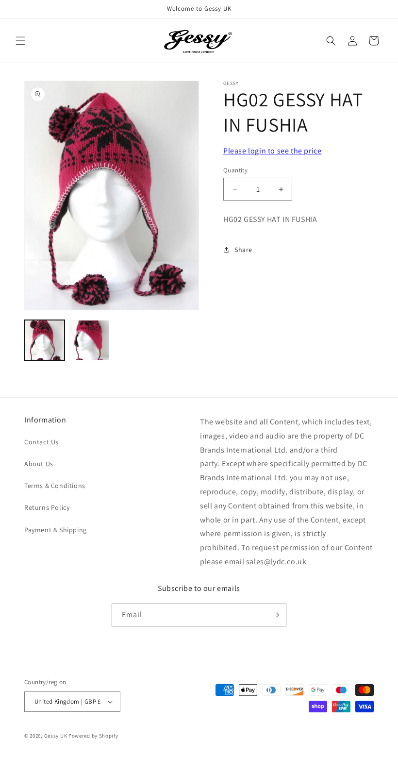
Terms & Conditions (54, 485)
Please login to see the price (272, 151)
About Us (38, 463)
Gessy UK (55, 735)
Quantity (235, 170)
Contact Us (41, 442)
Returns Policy (46, 507)
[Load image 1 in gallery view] (44, 340)
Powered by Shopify (93, 735)
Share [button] (243, 249)
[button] (20, 40)
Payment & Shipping (55, 529)
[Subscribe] (275, 615)
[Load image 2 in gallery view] (89, 340)
